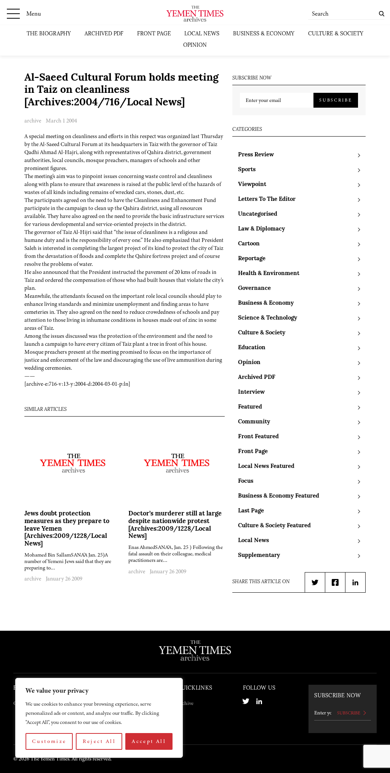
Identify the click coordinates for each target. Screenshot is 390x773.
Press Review (256, 155)
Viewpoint (252, 185)
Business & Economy (263, 34)
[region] (99, 718)
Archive (185, 703)
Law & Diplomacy (261, 229)
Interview (251, 392)
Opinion (195, 45)
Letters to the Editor (267, 199)
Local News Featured (266, 466)
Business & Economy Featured (278, 496)
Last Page (251, 511)
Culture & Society (335, 34)
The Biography (49, 34)
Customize (49, 741)
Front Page (154, 34)
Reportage (251, 259)
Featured (250, 407)
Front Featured (258, 437)
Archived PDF (104, 34)
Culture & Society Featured (274, 526)
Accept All (149, 741)
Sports (247, 170)
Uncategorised (257, 214)
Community (254, 422)
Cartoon (249, 244)
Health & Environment (268, 274)
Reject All (99, 741)
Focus (245, 481)
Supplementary (259, 555)
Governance (254, 288)
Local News (201, 34)
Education (251, 348)
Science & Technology (267, 318)
